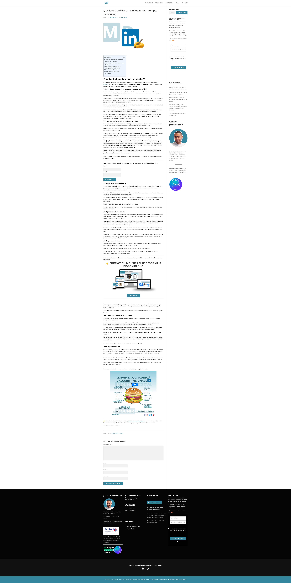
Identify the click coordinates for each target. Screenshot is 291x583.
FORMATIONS (149, 2)
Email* (105, 171)
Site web (106, 475)
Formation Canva (129, 508)
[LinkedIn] (143, 569)
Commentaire (108, 444)
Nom (105, 463)
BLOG (177, 2)
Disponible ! (133, 295)
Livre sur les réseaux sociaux (132, 526)
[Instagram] (147, 569)
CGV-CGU (148, 579)
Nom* (105, 166)
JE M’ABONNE (178, 68)
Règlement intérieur (173, 579)
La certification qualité (110, 537)
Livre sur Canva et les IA (131, 524)
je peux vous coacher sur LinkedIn (136, 421)
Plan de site (183, 579)
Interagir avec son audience (112, 66)
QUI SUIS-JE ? (170, 2)
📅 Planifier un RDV (154, 502)
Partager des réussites (111, 70)
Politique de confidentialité (159, 579)
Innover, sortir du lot (110, 75)
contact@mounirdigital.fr (153, 509)
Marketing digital (117, 433)
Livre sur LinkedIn (129, 529)
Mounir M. (124, 17)
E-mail (105, 469)
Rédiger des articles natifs (112, 68)
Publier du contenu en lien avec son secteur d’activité (114, 60)
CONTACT (185, 2)
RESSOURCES (159, 2)
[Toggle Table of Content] (123, 57)
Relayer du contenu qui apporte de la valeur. (115, 63)
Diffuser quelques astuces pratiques (112, 72)
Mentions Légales (140, 579)
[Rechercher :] (172, 12)
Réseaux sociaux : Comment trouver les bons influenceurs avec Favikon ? (178, 99)
